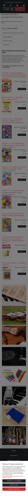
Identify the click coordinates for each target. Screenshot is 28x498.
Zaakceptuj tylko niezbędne (14, 480)
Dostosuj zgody (14, 484)
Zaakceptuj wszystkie (14, 489)
